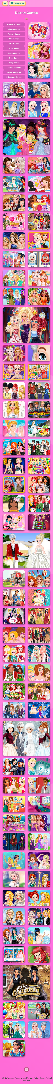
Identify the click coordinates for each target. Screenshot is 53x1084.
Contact (26, 1080)
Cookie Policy (45, 1078)
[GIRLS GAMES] (26, 19)
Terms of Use (20, 1078)
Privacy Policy (33, 1078)
